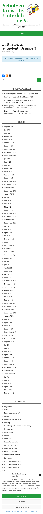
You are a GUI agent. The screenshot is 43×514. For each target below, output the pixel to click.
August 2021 (9, 290)
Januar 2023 (8, 242)
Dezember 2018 (10, 364)
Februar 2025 (9, 175)
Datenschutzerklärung (23, 511)
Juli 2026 (7, 130)
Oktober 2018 (9, 371)
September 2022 (10, 255)
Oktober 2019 (9, 335)
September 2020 (10, 313)
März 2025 (8, 172)
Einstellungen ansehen (21, 507)
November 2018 (10, 367)
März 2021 (8, 297)
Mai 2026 (7, 133)
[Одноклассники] (7, 76)
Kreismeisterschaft (11, 448)
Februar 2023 (9, 239)
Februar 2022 (9, 274)
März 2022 (8, 271)
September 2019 (10, 338)
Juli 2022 (7, 261)
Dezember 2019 (10, 332)
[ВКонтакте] (3, 76)
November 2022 (10, 249)
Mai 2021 (7, 293)
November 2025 (10, 152)
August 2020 (9, 316)
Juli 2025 (7, 159)
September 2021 (10, 287)
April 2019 (8, 354)
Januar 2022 (8, 277)
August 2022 (9, 258)
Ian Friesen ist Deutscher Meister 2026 (18, 97)
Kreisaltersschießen (11, 442)
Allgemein (8, 407)
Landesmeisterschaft (12, 455)
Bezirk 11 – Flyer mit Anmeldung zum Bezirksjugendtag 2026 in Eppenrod (18, 112)
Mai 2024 (7, 204)
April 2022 (8, 268)
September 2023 (10, 223)
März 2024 (8, 207)
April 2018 (8, 387)
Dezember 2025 (10, 149)
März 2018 (8, 390)
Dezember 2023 (10, 213)
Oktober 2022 (9, 252)
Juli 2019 (7, 345)
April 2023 (8, 233)
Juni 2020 (7, 319)
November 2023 (10, 216)
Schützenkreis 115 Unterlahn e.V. (15, 13)
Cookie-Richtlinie (11, 511)
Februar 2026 (9, 143)
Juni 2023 (7, 229)
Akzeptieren (21, 496)
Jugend (7, 435)
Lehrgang (8, 458)
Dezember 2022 (10, 245)
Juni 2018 (7, 380)
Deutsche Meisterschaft (13, 419)
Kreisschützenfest (11, 451)
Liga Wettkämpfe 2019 (12, 464)
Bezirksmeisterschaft (12, 413)
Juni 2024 (7, 200)
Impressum (33, 511)
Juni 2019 (7, 348)
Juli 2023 (7, 226)
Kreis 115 (7, 439)
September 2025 (10, 156)
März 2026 (8, 140)
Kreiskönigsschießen (12, 445)
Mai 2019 (7, 351)
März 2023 (8, 236)
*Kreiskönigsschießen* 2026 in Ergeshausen (21, 94)
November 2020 (10, 306)
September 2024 (10, 191)
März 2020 (8, 326)
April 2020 (8, 322)
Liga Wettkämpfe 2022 (12, 467)
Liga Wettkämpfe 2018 (12, 461)
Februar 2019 (9, 358)
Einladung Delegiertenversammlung (17, 426)
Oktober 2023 (9, 220)
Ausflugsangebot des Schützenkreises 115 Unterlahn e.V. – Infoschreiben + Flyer (20, 107)
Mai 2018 (7, 383)
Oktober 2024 (9, 188)
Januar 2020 (8, 329)
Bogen (6, 416)
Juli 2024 (7, 197)
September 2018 (10, 374)
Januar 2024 (8, 210)
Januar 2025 (8, 178)
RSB (5, 471)
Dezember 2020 (10, 303)
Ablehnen (21, 502)
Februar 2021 (9, 300)
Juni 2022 (7, 265)
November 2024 (10, 184)
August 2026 (9, 127)
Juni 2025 (7, 162)
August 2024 (9, 194)
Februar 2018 (9, 393)
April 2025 (8, 168)
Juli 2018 (7, 377)
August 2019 (9, 342)
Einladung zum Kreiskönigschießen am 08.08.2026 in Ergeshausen (18, 101)
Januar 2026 (8, 146)
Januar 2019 (8, 361)
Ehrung (7, 423)
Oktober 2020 (9, 310)
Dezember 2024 (10, 181)
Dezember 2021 (10, 281)
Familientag (8, 432)
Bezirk (6, 410)
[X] (10, 76)
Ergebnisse (8, 429)
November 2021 (10, 284)
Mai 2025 (7, 165)
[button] (40, 475)
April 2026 (8, 136)
